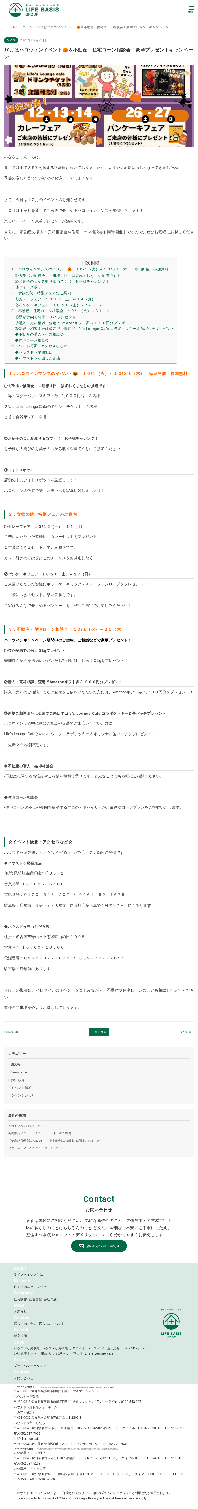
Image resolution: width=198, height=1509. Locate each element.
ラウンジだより (21, 1095)
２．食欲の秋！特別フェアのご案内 (41, 293)
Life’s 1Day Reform (137, 1348)
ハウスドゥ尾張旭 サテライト (63, 1348)
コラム (27, 27)
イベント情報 (20, 1088)
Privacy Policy (98, 1498)
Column (21, 1317)
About (20, 1268)
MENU (191, 12)
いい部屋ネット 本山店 (66, 1353)
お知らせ (16, 1080)
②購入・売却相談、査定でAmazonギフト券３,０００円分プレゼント (74, 323)
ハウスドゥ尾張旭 (27, 1348)
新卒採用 (20, 1336)
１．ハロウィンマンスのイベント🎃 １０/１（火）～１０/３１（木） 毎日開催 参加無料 (90, 269)
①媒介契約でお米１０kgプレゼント (45, 317)
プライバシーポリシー (30, 1366)
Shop (19, 1342)
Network (22, 1281)
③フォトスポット (30, 287)
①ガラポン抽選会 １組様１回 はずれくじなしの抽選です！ (68, 276)
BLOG (14, 1065)
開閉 (95, 263)
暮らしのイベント (52, 1324)
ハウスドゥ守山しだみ (103, 1348)
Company (23, 1293)
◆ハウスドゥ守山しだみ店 (37, 358)
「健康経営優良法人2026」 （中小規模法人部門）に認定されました (54, 1140)
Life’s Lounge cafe (99, 1353)
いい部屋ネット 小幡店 (30, 1353)
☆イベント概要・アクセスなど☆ (39, 346)
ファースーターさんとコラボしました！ (35, 1147)
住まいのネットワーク (30, 1287)
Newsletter (18, 1072)
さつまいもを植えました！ (26, 1125)
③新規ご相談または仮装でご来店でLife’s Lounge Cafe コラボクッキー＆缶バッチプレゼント (94, 329)
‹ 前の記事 (11, 1031)
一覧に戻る (99, 1031)
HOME (13, 27)
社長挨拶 (20, 1299)
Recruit (21, 1330)
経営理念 (35, 1299)
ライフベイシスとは (28, 1274)
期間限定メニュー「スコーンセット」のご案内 (39, 1133)
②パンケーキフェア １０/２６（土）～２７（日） (59, 305)
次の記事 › (187, 1031)
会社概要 (50, 1299)
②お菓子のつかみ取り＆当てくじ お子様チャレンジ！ (62, 281)
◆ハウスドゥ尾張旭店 (34, 352)
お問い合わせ (24, 1378)
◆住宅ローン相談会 (32, 340)
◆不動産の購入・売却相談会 (39, 334)
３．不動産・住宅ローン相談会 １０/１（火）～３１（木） (62, 311)
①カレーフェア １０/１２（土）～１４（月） (55, 299)
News (19, 1305)
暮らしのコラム (25, 1324)
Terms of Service (126, 1498)
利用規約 (141, 1493)
